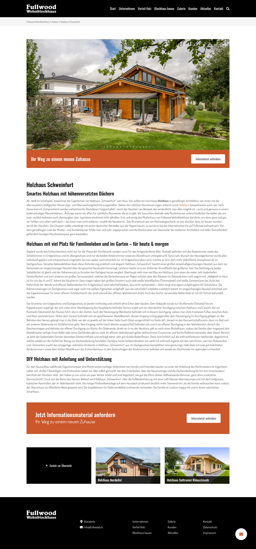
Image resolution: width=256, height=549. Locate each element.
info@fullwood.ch (93, 527)
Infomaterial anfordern (208, 159)
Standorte (89, 521)
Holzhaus (184, 205)
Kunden (192, 8)
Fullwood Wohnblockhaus (38, 21)
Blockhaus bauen (164, 8)
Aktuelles (205, 8)
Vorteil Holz (144, 8)
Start (113, 8)
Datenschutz (210, 527)
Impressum (209, 533)
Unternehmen (127, 8)
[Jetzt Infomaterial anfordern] (241, 534)
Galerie (181, 8)
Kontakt (218, 8)
